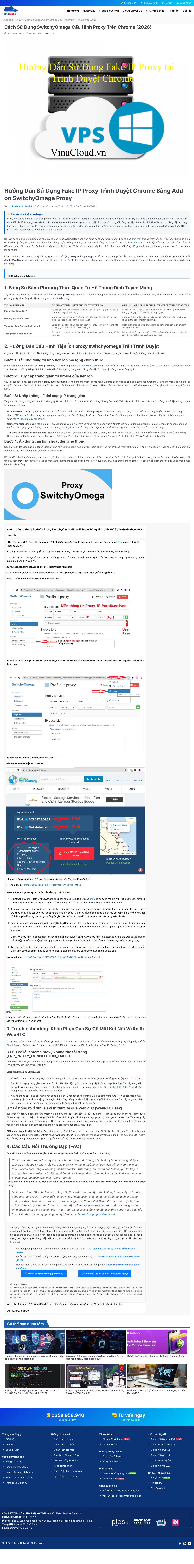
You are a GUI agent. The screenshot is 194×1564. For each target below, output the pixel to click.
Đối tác (187, 10)
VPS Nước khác (155, 10)
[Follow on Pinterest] (184, 1544)
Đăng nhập (185, 2)
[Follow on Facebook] (180, 1544)
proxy (92, 899)
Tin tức (174, 10)
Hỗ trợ (168, 2)
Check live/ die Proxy (123, 1087)
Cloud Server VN (109, 10)
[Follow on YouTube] (189, 1544)
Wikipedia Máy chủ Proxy (30, 418)
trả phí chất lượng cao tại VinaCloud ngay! (105, 1273)
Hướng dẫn (130, 2)
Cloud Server (13, 1045)
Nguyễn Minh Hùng (20, 206)
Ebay (119, 542)
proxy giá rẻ (67, 427)
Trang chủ (73, 10)
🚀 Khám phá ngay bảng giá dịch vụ (43, 1273)
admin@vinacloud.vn (21, 1528)
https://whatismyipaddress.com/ (38, 758)
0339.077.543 (150, 2)
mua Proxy (136, 242)
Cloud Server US (132, 10)
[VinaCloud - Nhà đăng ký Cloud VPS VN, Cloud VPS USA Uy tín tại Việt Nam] (10, 10)
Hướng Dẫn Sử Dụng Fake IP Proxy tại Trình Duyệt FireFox (52, 885)
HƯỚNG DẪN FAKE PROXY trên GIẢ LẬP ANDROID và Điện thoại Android (61, 957)
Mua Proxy (89, 10)
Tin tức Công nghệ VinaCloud (96, 1214)
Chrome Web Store (87, 365)
